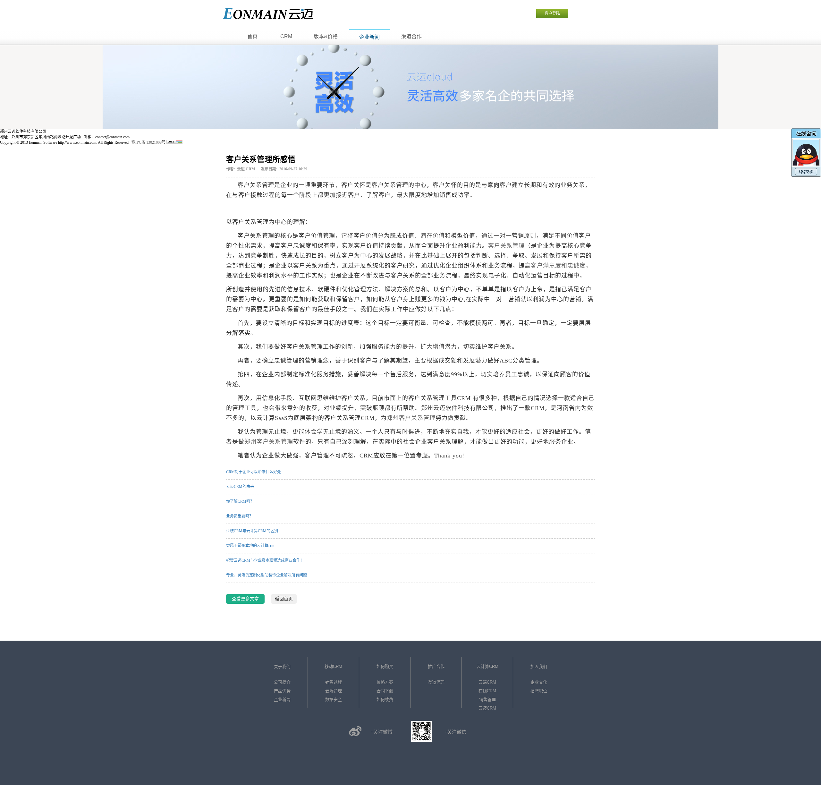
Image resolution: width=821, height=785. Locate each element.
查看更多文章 (245, 598)
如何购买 (385, 666)
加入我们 (538, 666)
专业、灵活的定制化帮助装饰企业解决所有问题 (266, 575)
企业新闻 (282, 699)
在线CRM (487, 690)
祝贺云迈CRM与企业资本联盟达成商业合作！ (265, 560)
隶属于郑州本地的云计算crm (250, 545)
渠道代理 (436, 682)
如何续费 (385, 699)
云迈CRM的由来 (240, 486)
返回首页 (284, 598)
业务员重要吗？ (239, 516)
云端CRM (487, 682)
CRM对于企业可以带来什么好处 (253, 472)
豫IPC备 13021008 (146, 142)
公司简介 (282, 682)
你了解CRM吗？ (240, 501)
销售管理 (487, 699)
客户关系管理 (506, 246)
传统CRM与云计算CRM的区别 (252, 531)
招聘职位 (538, 690)
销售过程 (333, 682)
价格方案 (385, 682)
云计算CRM (487, 666)
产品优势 (282, 690)
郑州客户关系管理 (411, 418)
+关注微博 (382, 732)
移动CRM (333, 666)
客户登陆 (552, 13)
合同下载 (385, 690)
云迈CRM (487, 708)
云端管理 (333, 690)
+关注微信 (455, 732)
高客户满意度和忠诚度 (555, 265)
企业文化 (538, 682)
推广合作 (436, 666)
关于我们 (282, 666)
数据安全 (333, 699)
